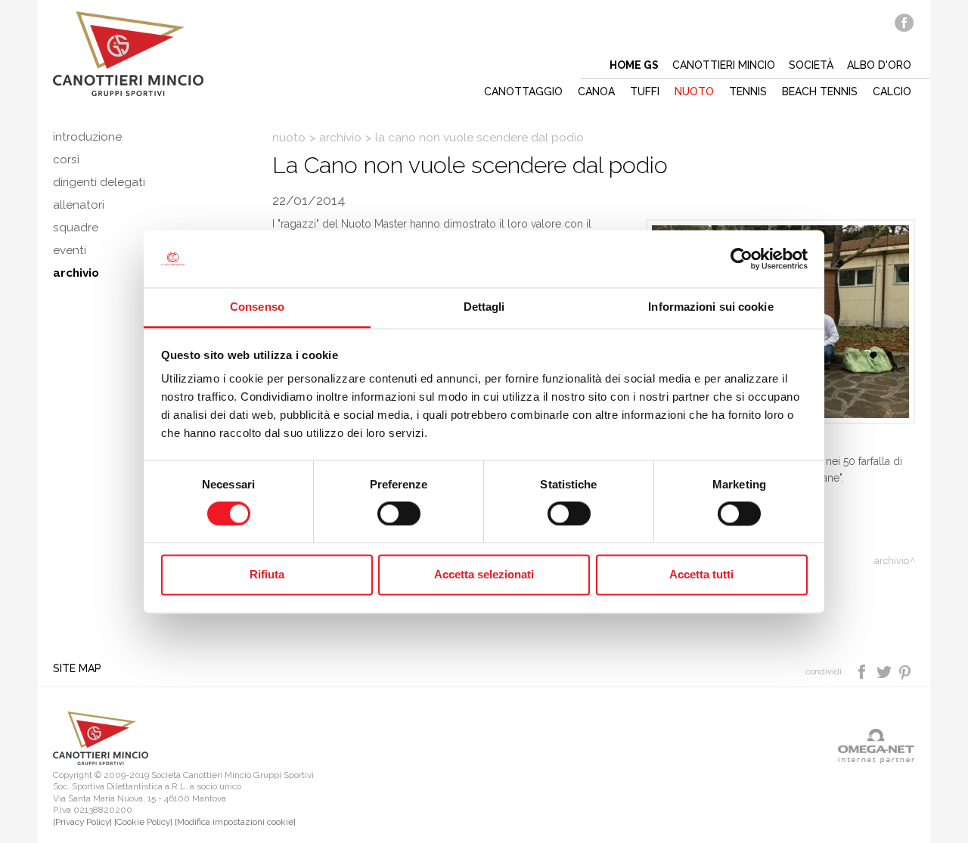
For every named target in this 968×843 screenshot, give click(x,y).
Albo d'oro (879, 65)
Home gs (634, 65)
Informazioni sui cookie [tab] (710, 307)
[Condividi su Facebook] (863, 671)
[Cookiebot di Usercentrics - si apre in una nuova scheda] (741, 258)
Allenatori (78, 205)
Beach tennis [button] (820, 91)
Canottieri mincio (723, 65)
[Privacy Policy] (82, 822)
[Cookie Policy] (143, 822)
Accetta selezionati (484, 575)
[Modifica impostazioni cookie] (235, 822)
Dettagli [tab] (484, 307)
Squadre (75, 227)
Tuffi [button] (644, 91)
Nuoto (289, 137)
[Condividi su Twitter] (885, 671)
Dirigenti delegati (99, 182)
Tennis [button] (748, 91)
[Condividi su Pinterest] (905, 671)
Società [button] (811, 65)
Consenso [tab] (257, 307)
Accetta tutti (701, 575)
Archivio (340, 137)
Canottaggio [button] (523, 91)
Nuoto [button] (694, 91)
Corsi (66, 159)
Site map (77, 668)
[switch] (398, 513)
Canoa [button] (596, 91)
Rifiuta (267, 575)
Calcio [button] (892, 91)
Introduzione (87, 137)
